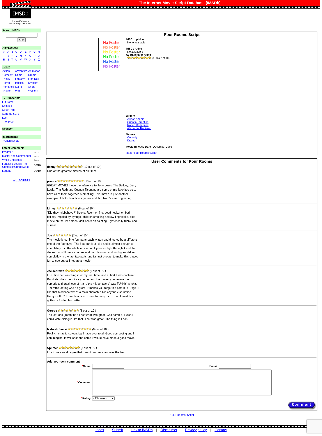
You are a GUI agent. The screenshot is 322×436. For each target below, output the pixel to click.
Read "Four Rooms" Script (141, 152)
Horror (6, 82)
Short (31, 86)
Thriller (6, 90)
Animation (34, 71)
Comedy (7, 75)
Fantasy (20, 78)
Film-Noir (33, 78)
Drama (32, 75)
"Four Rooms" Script (182, 414)
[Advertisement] (159, 87)
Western (33, 90)
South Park (8, 109)
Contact (221, 430)
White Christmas (12, 159)
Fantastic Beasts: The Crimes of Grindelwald (15, 165)
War (17, 90)
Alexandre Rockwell (139, 128)
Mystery (32, 82)
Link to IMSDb (142, 430)
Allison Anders (135, 119)
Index (100, 430)
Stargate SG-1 (10, 113)
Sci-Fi (18, 86)
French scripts (10, 140)
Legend (6, 170)
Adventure (21, 71)
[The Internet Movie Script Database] (20, 4)
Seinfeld (7, 105)
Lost (4, 117)
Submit (117, 430)
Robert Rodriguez (138, 125)
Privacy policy (196, 430)
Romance (8, 86)
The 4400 (8, 121)
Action (6, 71)
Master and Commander (16, 155)
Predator (7, 152)
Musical (19, 82)
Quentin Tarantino (138, 122)
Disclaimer (169, 430)
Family (6, 78)
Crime (18, 75)
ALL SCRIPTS (21, 180)
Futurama (8, 102)
